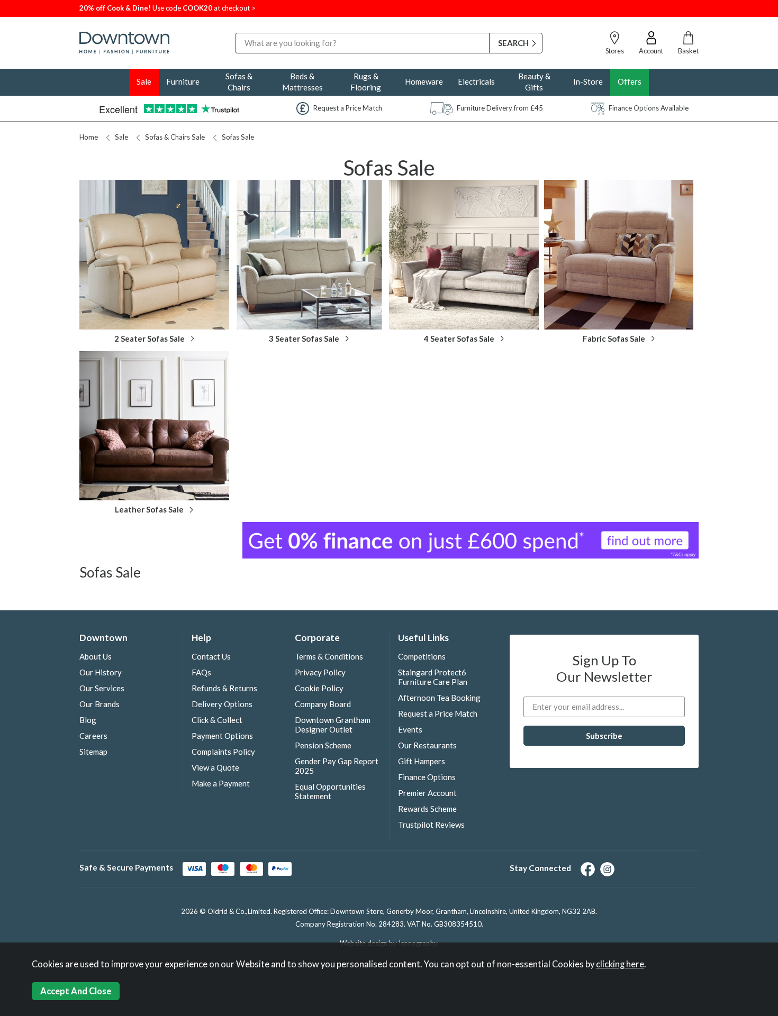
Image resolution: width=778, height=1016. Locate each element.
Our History (100, 672)
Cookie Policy (319, 688)
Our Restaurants (427, 745)
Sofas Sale (238, 137)
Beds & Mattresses (302, 81)
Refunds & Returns (224, 688)
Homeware (424, 81)
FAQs (201, 672)
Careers (93, 735)
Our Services (101, 688)
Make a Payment (221, 783)
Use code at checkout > (167, 8)
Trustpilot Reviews (431, 824)
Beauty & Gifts (534, 81)
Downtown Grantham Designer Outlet (332, 724)
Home (88, 137)
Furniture (183, 81)
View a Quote (215, 767)
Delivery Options (222, 704)
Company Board (323, 704)
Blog (87, 720)
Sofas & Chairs (238, 81)
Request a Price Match (437, 713)
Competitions (422, 656)
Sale (144, 81)
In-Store (588, 81)
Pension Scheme (323, 745)
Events (410, 729)
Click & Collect (217, 720)
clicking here (620, 964)
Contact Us (211, 656)
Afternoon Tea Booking (439, 697)
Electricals (476, 81)
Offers (629, 81)
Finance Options (427, 777)
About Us (95, 656)
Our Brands (99, 704)
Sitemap (93, 751)
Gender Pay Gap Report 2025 (336, 765)
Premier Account (427, 793)
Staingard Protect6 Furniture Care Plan (432, 677)
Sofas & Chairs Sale (175, 137)
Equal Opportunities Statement (330, 791)
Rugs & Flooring (365, 81)
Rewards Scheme (427, 808)
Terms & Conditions (329, 656)
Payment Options (222, 735)
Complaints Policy (223, 751)
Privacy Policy (320, 672)
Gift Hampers (421, 761)
